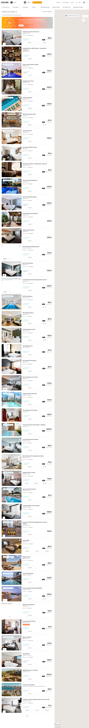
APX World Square (27, 302)
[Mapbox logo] (57, 727)
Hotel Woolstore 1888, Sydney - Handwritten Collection (27, 54)
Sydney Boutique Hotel (27, 335)
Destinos (58, 2)
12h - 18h (29, 679)
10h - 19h (44, 42)
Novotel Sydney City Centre (27, 382)
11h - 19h (29, 582)
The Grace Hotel (27, 136)
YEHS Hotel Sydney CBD (27, 119)
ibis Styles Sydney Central (27, 153)
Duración (34, 7)
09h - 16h (30, 58)
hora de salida (25, 7)
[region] (71, 369)
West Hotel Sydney (27, 268)
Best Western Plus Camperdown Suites (27, 461)
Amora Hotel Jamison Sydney (27, 70)
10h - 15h (29, 158)
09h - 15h (29, 124)
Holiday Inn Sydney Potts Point (27, 37)
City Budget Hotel (27, 350)
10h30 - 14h (30, 466)
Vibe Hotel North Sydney (27, 494)
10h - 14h (44, 307)
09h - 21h (44, 483)
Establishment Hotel (27, 86)
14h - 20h (47, 710)
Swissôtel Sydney (27, 103)
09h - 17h (29, 42)
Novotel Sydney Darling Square (27, 252)
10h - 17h (29, 141)
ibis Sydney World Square (27, 366)
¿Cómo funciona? (65, 2)
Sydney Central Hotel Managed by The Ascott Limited (27, 528)
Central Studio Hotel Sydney (27, 445)
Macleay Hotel (27, 562)
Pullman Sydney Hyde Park (27, 399)
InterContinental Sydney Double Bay (27, 593)
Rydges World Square (27, 235)
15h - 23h (44, 466)
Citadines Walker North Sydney (27, 511)
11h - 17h (29, 75)
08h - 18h (27, 551)
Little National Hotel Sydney (27, 219)
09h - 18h (36, 483)
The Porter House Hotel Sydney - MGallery (27, 429)
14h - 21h (29, 450)
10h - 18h (29, 307)
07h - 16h (29, 598)
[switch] (45, 7)
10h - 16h (44, 124)
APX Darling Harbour (27, 318)
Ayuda (72, 2)
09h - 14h (30, 371)
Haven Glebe (27, 546)
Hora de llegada (15, 7)
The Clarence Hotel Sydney (27, 415)
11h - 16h (29, 693)
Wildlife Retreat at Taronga (27, 675)
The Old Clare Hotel (27, 578)
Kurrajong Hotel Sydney (27, 626)
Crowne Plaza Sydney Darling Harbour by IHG (27, 285)
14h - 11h (29, 433)
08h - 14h (27, 710)
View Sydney (27, 659)
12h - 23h (46, 551)
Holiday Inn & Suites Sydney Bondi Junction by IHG (27, 705)
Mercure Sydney (27, 642)
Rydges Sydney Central (27, 478)
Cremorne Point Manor (27, 689)
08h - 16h (30, 290)
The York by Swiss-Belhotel (27, 186)
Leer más (21, 25)
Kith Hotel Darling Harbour (27, 202)
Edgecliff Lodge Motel (27, 610)
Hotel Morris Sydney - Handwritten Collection (27, 169)
